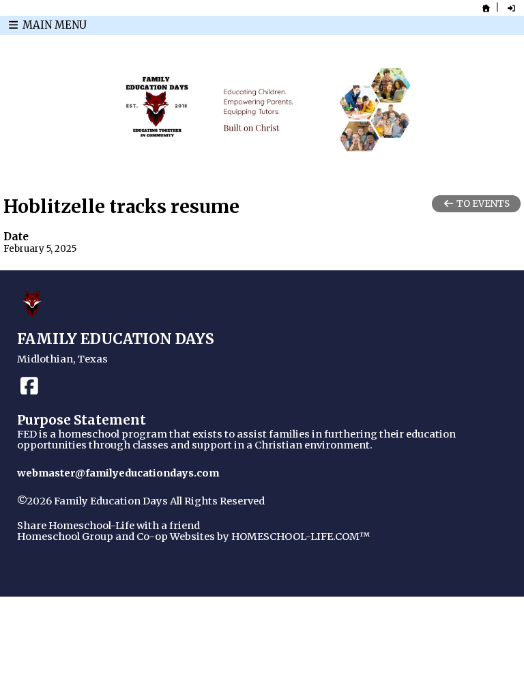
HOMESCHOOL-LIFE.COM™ (300, 536)
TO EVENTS (482, 204)
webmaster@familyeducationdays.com (118, 473)
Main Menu (53, 24)
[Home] (486, 8)
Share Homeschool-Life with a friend (108, 525)
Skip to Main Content (80, 512)
